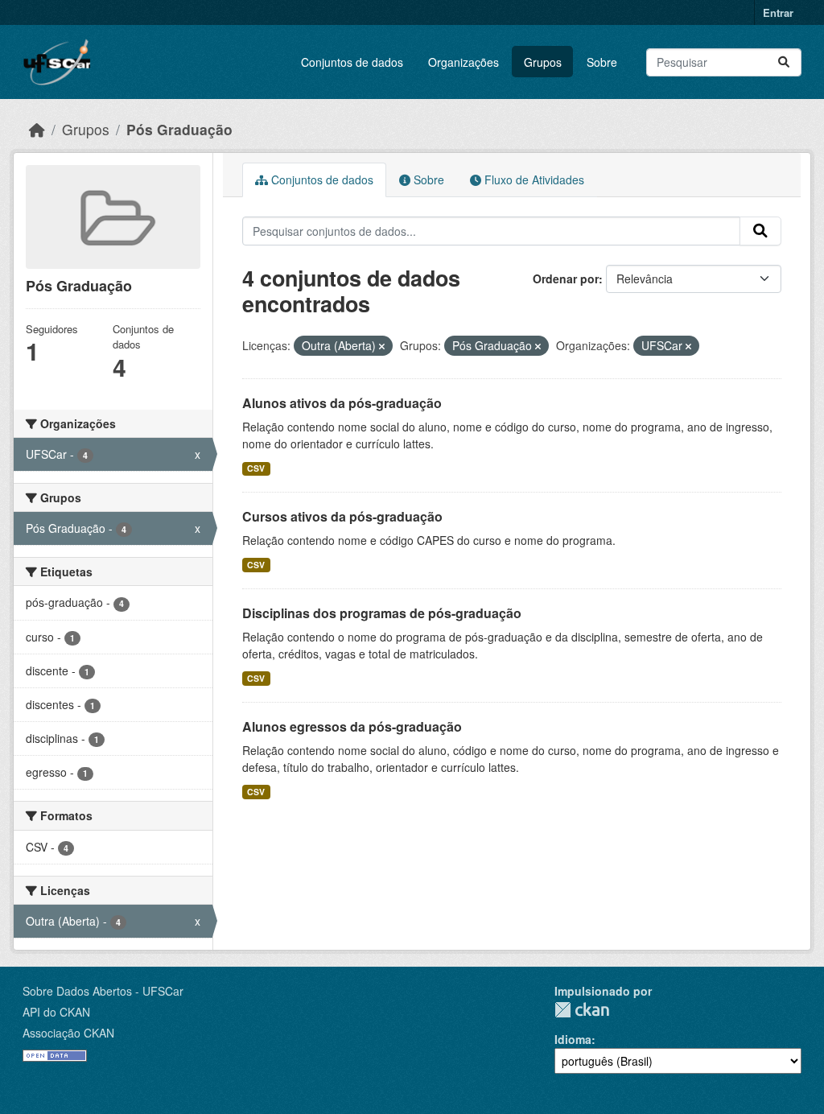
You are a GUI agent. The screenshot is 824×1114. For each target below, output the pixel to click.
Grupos (543, 62)
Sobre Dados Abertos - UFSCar (103, 991)
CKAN (581, 1009)
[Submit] (784, 62)
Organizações (463, 62)
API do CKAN (56, 1012)
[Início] (37, 129)
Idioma (572, 1039)
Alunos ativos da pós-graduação (342, 403)
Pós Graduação (179, 129)
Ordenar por (566, 278)
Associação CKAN (68, 1033)
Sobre (602, 62)
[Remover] (382, 346)
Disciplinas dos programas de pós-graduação (381, 613)
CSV (256, 468)
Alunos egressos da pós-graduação (352, 726)
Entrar (778, 12)
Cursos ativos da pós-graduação (342, 516)
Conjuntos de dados (352, 62)
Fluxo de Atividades (532, 179)
